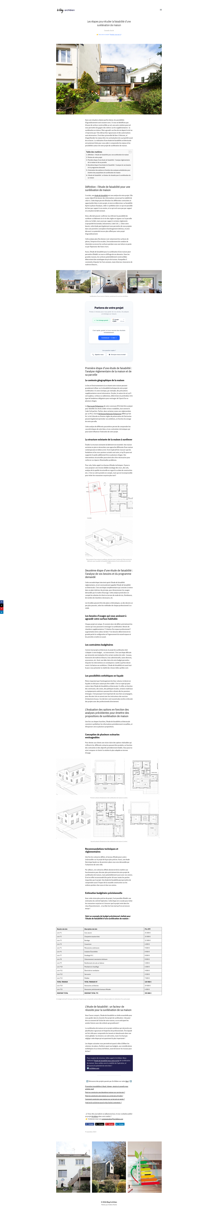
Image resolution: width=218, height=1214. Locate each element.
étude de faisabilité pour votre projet (106, 1060)
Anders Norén (112, 1205)
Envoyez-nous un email (118, 354)
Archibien (95, 1116)
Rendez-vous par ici (115, 34)
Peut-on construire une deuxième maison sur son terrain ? (105, 1092)
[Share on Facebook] (1, 602)
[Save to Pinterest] (1, 608)
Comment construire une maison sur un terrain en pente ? (105, 1099)
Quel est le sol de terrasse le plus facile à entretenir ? (103, 1102)
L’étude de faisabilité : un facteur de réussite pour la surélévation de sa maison (109, 176)
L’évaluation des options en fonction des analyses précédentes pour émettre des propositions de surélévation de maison (109, 171)
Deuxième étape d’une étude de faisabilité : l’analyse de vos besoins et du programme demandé (109, 166)
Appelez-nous (99, 354)
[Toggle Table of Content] (129, 151)
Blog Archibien (112, 1202)
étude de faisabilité (101, 195)
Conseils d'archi (109, 30)
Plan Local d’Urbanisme (95, 406)
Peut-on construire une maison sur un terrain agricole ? (104, 1096)
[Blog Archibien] (105, 9)
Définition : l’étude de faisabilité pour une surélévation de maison (108, 155)
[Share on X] (1, 605)
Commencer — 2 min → (109, 338)
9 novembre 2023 (90, 1132)
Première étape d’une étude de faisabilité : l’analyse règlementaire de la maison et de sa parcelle (109, 161)
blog (127, 1081)
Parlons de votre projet (95, 157)
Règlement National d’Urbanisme (109, 414)
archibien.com (94, 1068)
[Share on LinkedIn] (1, 612)
